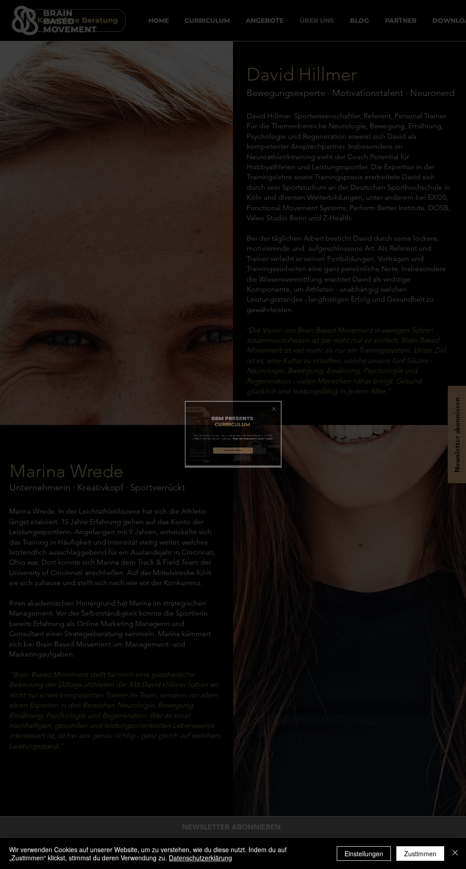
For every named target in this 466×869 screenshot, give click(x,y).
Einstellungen (363, 853)
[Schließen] (455, 853)
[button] (381, 341)
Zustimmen (420, 853)
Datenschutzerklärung (200, 857)
